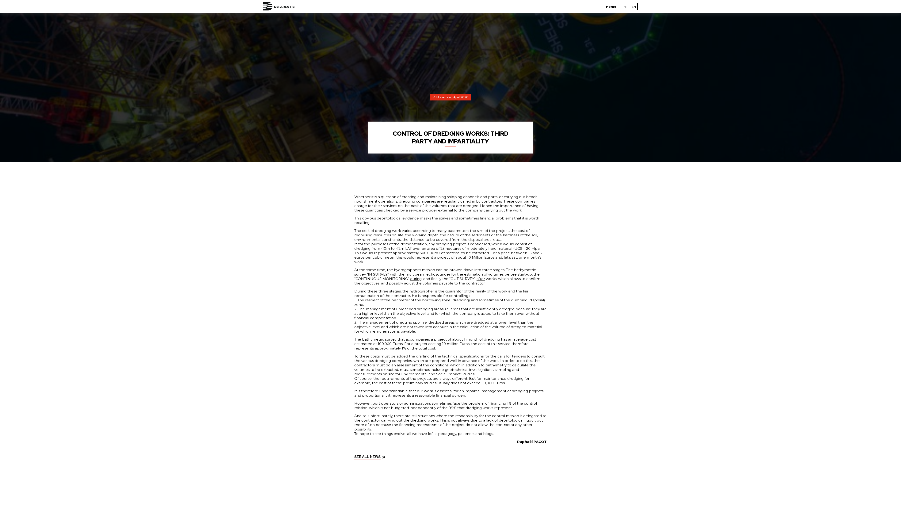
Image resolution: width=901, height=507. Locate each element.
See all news (367, 456)
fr (625, 6)
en (634, 6)
